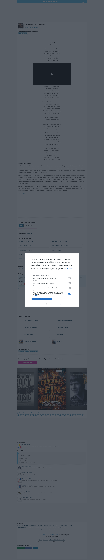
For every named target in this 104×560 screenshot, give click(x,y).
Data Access (50, 303)
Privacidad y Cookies (60, 303)
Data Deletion (42, 303)
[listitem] (52, 275)
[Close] (76, 256)
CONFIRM (41, 298)
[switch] (69, 278)
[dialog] (52, 280)
